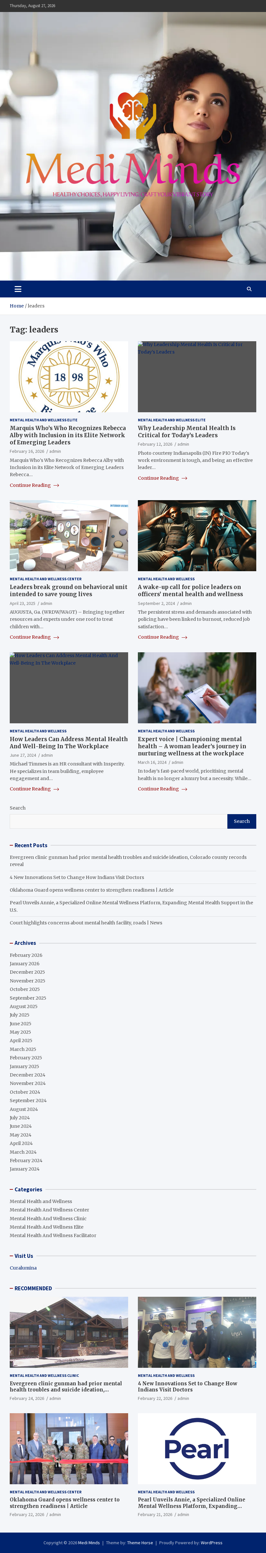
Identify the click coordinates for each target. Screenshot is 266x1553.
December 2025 (27, 972)
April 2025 (21, 1040)
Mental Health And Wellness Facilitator (53, 1235)
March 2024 (23, 1152)
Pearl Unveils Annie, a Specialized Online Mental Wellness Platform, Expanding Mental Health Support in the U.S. (191, 1506)
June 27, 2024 (23, 755)
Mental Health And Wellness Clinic (48, 1219)
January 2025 (24, 1066)
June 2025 (20, 1024)
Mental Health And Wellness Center (45, 578)
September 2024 (28, 1100)
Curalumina (23, 1268)
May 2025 (20, 1032)
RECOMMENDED (33, 1288)
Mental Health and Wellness (166, 578)
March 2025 (23, 1049)
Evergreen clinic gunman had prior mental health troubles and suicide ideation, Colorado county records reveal (66, 1389)
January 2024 (25, 1169)
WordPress (212, 1543)
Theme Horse (140, 1543)
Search (18, 808)
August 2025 (24, 1006)
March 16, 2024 (152, 762)
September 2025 (28, 998)
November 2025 (27, 981)
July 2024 (20, 1118)
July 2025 (20, 1015)
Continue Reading (31, 485)
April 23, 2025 (22, 603)
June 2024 (21, 1126)
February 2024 (26, 1160)
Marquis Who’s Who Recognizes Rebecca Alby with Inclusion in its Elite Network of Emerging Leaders (68, 435)
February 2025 (26, 1058)
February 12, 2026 (155, 444)
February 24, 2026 (27, 1398)
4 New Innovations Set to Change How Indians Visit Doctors (77, 877)
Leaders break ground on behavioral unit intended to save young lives (68, 591)
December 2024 (27, 1075)
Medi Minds (89, 1543)
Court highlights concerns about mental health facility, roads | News (86, 923)
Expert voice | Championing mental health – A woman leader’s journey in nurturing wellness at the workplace (192, 746)
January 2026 (25, 964)
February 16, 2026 (27, 451)
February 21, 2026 (155, 1514)
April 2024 (21, 1143)
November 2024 (28, 1083)
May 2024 (20, 1135)
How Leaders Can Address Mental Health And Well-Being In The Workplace (69, 743)
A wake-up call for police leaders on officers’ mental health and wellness (190, 591)
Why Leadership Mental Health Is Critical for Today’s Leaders (187, 432)
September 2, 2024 (156, 603)
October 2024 (25, 1092)
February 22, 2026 (155, 1398)
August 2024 (24, 1109)
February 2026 (26, 955)
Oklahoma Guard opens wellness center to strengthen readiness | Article (92, 890)
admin (55, 451)
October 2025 (25, 989)
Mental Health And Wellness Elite (44, 419)
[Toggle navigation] (18, 289)
